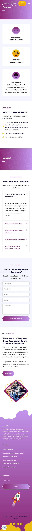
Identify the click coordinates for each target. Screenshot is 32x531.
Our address (16, 82)
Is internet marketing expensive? (15, 240)
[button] (29, 3)
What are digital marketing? (13, 224)
